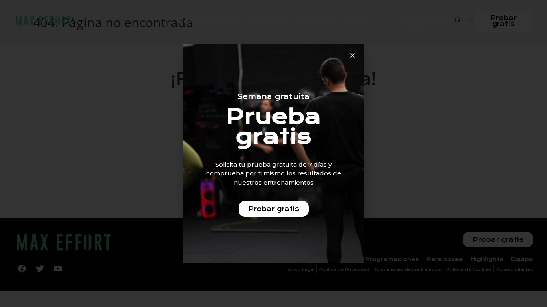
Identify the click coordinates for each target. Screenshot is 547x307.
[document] (273, 153)
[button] (353, 55)
